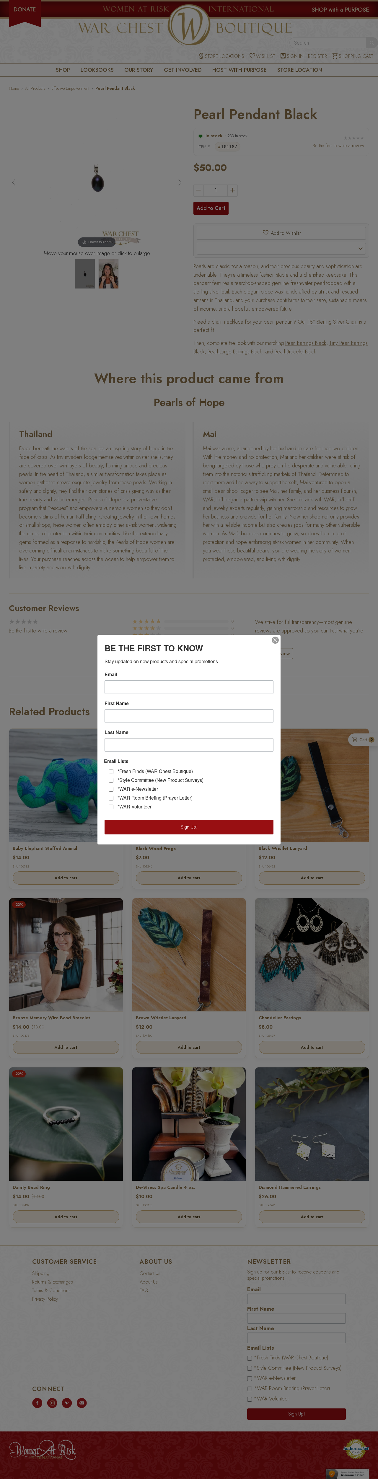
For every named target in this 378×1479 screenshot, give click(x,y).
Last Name (116, 732)
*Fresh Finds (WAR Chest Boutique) (155, 771)
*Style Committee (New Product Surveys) (160, 780)
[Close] (275, 640)
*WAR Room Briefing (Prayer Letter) (155, 797)
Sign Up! (189, 827)
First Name (117, 703)
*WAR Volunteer (134, 806)
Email (111, 674)
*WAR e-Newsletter (138, 788)
